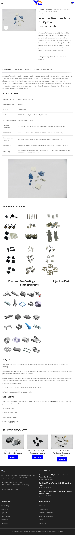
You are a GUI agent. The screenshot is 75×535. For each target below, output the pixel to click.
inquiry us (53, 401)
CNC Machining (6, 516)
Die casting (5, 506)
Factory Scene (43, 509)
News (41, 520)
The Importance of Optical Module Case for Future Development (54, 476)
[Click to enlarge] (6, 28)
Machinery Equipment (46, 513)
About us (42, 506)
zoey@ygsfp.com (13, 422)
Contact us (42, 523)
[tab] (7, 70)
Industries (4, 523)
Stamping (4, 509)
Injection (49, 9)
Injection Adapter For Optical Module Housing (13, 452)
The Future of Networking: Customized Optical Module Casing (55, 492)
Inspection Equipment (46, 516)
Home (41, 9)
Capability (4, 520)
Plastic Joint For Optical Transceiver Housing (37, 452)
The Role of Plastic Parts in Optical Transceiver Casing (55, 484)
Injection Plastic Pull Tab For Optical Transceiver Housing (62, 453)
